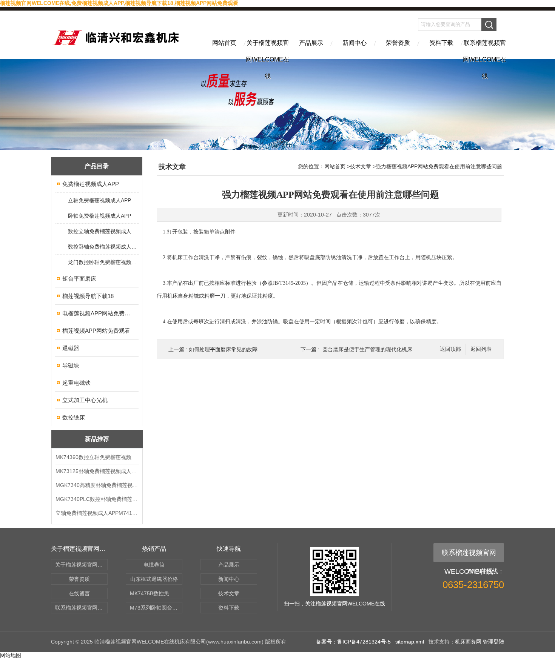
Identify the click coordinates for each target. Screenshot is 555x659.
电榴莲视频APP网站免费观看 (97, 313)
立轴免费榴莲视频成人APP (99, 200)
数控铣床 (73, 417)
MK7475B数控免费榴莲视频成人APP (156, 593)
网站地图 (10, 655)
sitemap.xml (409, 642)
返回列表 (481, 349)
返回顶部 (450, 349)
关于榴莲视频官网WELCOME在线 (267, 49)
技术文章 (360, 166)
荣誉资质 (398, 43)
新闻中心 (354, 43)
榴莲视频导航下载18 (88, 296)
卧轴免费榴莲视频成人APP (99, 216)
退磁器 (70, 348)
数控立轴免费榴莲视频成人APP (103, 231)
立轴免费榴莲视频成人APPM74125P (97, 513)
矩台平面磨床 (79, 278)
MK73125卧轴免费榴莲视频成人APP (97, 471)
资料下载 (441, 43)
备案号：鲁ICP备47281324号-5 (353, 642)
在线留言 (79, 593)
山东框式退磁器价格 (154, 579)
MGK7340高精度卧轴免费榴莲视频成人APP (97, 485)
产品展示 (311, 43)
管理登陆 (493, 642)
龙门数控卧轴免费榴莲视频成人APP (103, 262)
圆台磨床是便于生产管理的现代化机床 (367, 349)
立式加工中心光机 (85, 400)
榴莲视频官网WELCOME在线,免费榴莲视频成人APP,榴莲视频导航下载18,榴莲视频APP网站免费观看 (119, 3)
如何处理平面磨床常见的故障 (223, 349)
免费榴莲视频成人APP (90, 184)
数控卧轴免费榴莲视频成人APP (103, 247)
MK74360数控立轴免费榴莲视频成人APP (97, 457)
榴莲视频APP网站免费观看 (96, 330)
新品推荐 (97, 439)
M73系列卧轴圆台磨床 (156, 608)
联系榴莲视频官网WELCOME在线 (484, 49)
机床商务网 (468, 642)
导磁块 (70, 365)
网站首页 (224, 43)
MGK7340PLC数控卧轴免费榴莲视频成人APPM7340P (97, 499)
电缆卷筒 (154, 565)
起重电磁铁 (76, 382)
